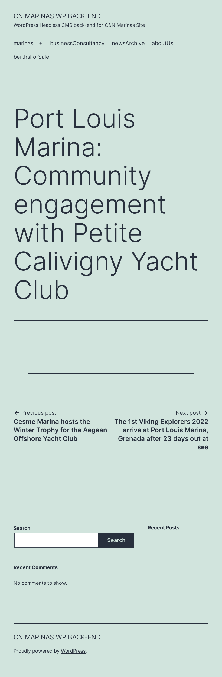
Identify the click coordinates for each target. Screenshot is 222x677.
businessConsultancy (77, 43)
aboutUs (162, 43)
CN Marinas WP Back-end (57, 16)
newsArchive (128, 43)
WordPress (73, 651)
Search (22, 528)
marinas (23, 43)
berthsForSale (31, 57)
